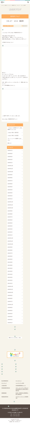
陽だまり (10, 143)
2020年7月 (10, 301)
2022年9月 (10, 247)
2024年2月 (10, 195)
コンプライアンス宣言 (20, 383)
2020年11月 (10, 289)
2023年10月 (10, 207)
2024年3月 (10, 192)
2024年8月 (10, 177)
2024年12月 (10, 165)
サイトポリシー (19, 380)
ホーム (3, 5)
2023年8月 (10, 214)
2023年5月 (10, 223)
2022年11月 (10, 241)
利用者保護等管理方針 (6, 387)
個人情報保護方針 (5, 380)
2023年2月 (10, 232)
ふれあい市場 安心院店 (13, 135)
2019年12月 (10, 304)
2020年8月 (10, 298)
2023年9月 (10, 210)
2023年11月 (10, 204)
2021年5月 (10, 271)
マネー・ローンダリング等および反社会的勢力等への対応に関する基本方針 (22, 389)
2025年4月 (10, 159)
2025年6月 (10, 153)
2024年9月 (10, 174)
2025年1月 (10, 162)
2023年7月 (10, 216)
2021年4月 (10, 274)
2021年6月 (10, 268)
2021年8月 (10, 265)
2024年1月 (10, 198)
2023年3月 (10, 229)
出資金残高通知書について (21, 385)
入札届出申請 (4, 385)
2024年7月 (10, 180)
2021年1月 (10, 283)
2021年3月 (10, 277)
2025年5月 (10, 156)
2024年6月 (10, 183)
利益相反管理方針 (5, 396)
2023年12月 (10, 201)
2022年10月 (10, 244)
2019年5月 (10, 310)
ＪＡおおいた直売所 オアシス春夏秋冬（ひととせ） (15, 128)
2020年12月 (10, 286)
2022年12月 (10, 238)
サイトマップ (4, 383)
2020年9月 (10, 295)
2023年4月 (10, 226)
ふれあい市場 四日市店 (13, 132)
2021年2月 (10, 280)
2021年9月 (10, 262)
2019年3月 (10, 316)
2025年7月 (10, 150)
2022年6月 (10, 256)
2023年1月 (10, 235)
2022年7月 (10, 253)
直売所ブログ (14, 5)
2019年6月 (10, 307)
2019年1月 (10, 322)
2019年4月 (10, 313)
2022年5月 (10, 259)
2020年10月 (10, 292)
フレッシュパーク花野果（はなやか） (14, 139)
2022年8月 (10, 250)
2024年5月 (10, 186)
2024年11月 (10, 168)
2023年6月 (10, 220)
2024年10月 (10, 171)
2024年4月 (10, 189)
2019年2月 (10, 319)
